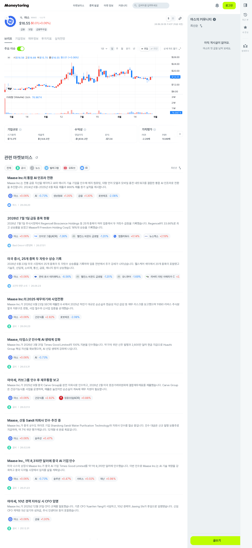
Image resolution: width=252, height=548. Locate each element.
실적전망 (60, 38)
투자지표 (47, 38)
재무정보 (33, 38)
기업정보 (20, 38)
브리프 (8, 38)
